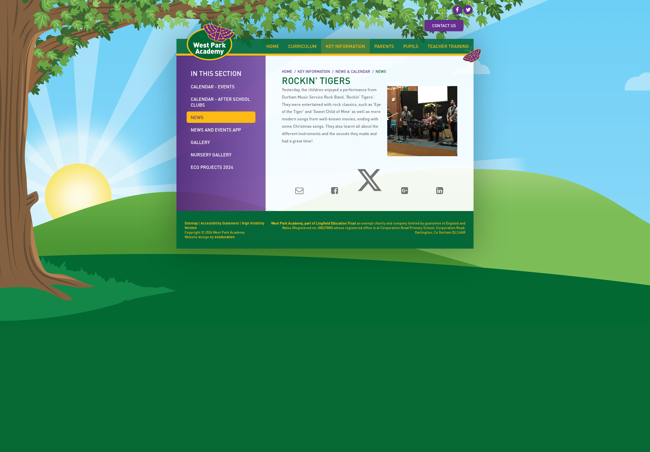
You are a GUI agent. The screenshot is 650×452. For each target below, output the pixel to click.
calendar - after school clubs (220, 102)
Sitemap (191, 223)
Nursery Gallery (211, 154)
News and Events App (216, 130)
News (381, 71)
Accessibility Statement (220, 223)
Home (287, 71)
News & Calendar (352, 71)
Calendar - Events (213, 86)
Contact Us (444, 25)
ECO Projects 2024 (212, 167)
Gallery (200, 142)
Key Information (314, 71)
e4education (225, 236)
